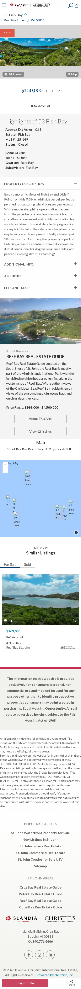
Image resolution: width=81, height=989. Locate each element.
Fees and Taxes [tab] (17, 288)
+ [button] (5, 464)
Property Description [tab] (24, 184)
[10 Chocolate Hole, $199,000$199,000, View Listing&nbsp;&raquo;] (17, 519)
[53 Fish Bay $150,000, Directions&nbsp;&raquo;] (65, 513)
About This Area (40, 418)
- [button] (5, 470)
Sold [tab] (27, 564)
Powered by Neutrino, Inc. (55, 975)
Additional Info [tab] (19, 264)
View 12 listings (40, 431)
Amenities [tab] (13, 276)
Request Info (25, 983)
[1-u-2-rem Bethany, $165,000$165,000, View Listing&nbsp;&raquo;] (9, 502)
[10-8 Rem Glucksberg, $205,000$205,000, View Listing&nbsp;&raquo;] (28, 477)
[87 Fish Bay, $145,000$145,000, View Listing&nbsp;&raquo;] (72, 507)
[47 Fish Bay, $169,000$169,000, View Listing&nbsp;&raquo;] (58, 511)
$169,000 (13, 631)
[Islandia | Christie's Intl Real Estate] (29, 8)
